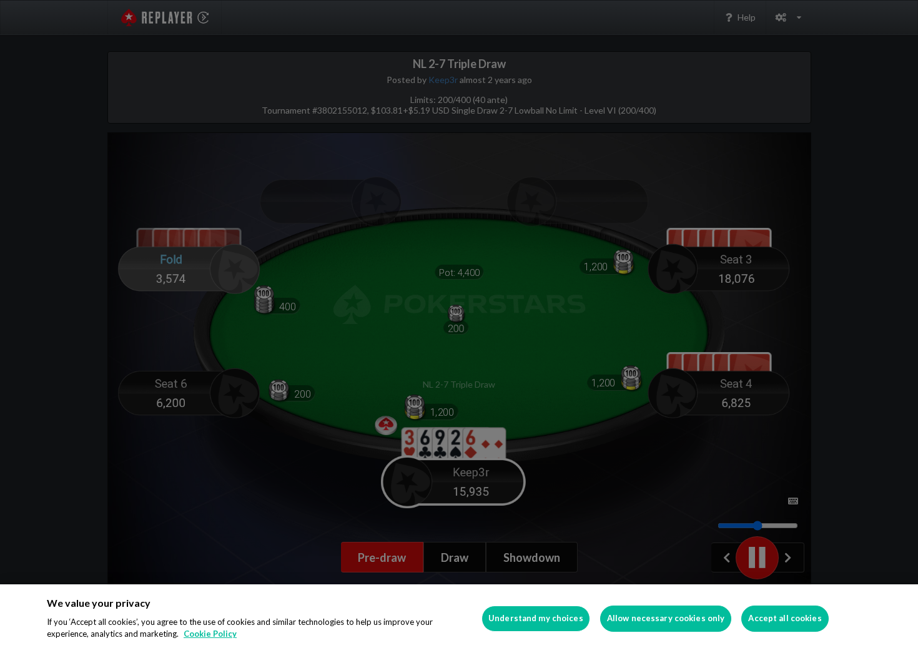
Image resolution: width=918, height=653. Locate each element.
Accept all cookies (784, 618)
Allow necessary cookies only (666, 618)
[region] (459, 618)
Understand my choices (535, 618)
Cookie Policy (210, 634)
